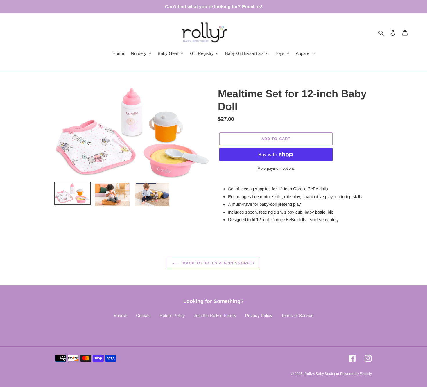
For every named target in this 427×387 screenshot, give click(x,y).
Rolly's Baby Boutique (321, 374)
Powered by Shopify (356, 374)
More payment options (276, 168)
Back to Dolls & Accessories (217, 263)
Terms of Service (297, 315)
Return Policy (172, 315)
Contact (143, 315)
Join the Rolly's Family (215, 315)
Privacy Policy (258, 315)
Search (120, 315)
